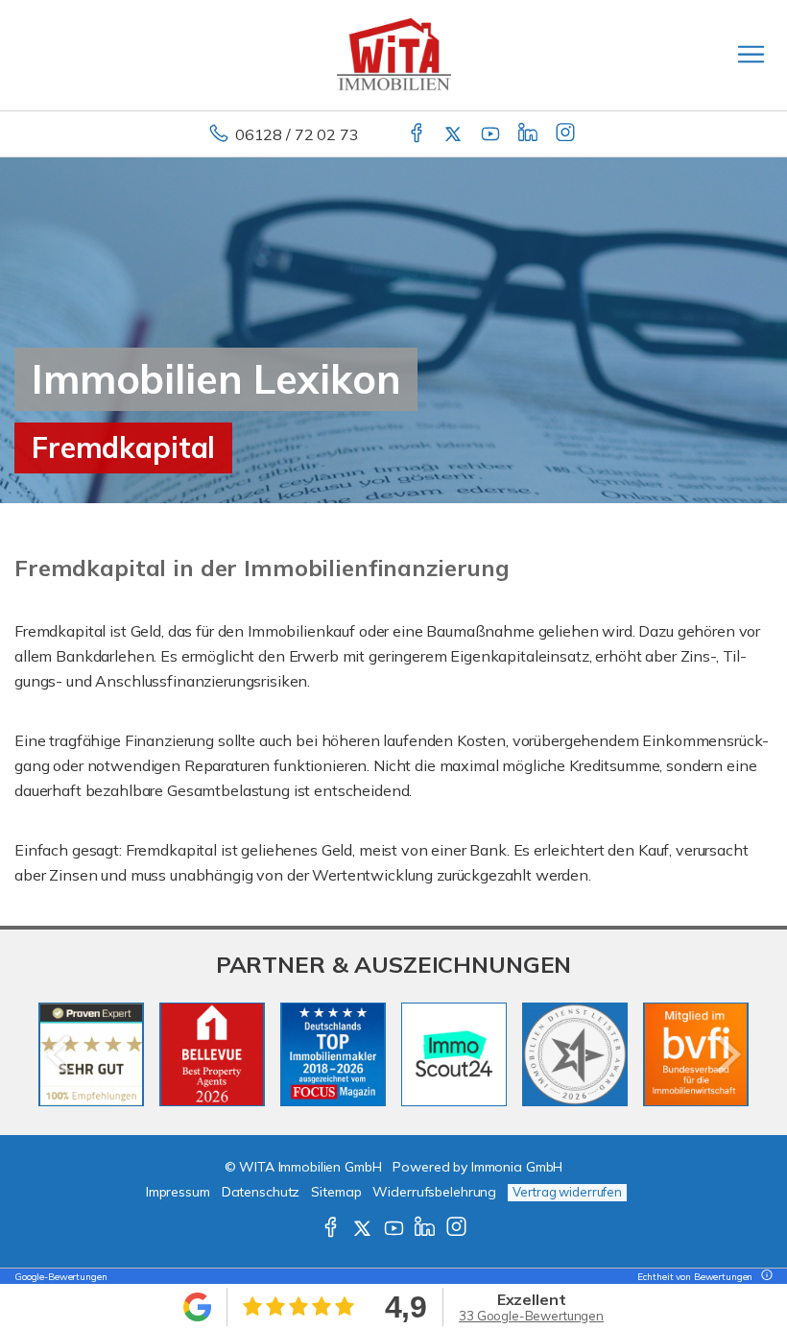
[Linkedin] (529, 134)
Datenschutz (261, 1191)
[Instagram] (567, 134)
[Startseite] (394, 54)
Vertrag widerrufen (567, 1191)
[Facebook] (418, 134)
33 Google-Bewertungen (531, 1315)
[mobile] (751, 54)
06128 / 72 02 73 (297, 134)
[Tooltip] (764, 1277)
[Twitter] (454, 134)
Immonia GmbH (517, 1166)
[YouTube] (492, 134)
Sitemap (336, 1191)
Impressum (178, 1191)
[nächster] (727, 1054)
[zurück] (60, 1054)
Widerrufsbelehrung (434, 1191)
